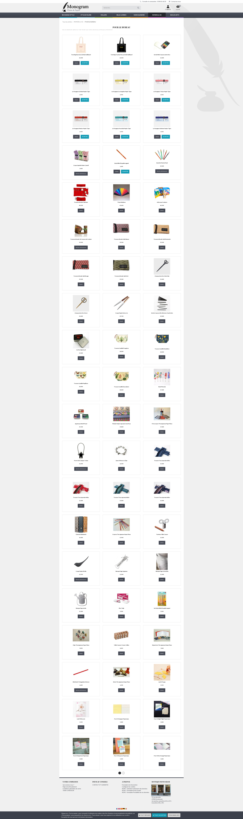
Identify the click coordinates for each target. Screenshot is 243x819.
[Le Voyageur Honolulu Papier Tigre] (121, 126)
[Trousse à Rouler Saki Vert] (121, 274)
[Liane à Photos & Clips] (121, 458)
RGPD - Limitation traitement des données (134, 788)
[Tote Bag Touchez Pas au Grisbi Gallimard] (121, 52)
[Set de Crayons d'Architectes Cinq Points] (162, 311)
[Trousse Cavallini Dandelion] (162, 347)
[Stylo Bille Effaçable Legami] (121, 161)
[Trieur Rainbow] (121, 200)
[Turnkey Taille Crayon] (162, 532)
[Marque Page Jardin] (81, 606)
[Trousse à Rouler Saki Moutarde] (162, 237)
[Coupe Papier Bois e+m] (121, 311)
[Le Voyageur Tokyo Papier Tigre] (162, 89)
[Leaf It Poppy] (162, 680)
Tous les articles (67, 22)
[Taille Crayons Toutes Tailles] (121, 643)
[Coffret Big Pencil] (81, 348)
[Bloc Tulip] (121, 606)
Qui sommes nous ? (68, 785)
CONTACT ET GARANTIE (100, 785)
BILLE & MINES (121, 15)
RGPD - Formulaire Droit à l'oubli (131, 790)
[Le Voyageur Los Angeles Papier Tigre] (121, 89)
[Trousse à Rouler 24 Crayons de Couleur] (81, 237)
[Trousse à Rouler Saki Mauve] (121, 237)
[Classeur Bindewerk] (81, 532)
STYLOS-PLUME (86, 15)
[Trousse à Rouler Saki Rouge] (81, 274)
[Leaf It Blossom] (81, 717)
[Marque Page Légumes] (121, 569)
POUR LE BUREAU (90, 22)
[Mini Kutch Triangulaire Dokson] (81, 680)
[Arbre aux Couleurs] (162, 200)
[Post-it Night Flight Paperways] (162, 717)
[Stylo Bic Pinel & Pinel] (162, 161)
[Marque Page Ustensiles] (162, 569)
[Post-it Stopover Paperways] (121, 754)
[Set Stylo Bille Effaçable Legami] (162, 606)
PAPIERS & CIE (157, 15)
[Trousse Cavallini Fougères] (121, 346)
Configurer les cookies (128, 787)
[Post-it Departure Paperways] (81, 754)
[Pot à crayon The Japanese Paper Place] (162, 422)
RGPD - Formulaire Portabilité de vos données (135, 792)
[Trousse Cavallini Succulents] (121, 385)
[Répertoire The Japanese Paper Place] (162, 643)
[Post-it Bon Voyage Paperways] (162, 754)
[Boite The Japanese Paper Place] (121, 680)
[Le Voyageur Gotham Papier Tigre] (81, 89)
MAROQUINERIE (139, 15)
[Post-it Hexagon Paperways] (121, 717)
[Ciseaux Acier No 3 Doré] (81, 311)
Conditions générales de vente (72, 788)
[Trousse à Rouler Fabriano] (81, 200)
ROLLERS (104, 15)
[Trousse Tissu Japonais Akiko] (162, 458)
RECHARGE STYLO (68, 15)
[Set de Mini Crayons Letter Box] (162, 52)
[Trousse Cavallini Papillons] (81, 381)
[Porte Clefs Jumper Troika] (81, 458)
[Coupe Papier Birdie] (81, 569)
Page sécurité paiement (70, 787)
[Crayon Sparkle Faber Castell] (81, 163)
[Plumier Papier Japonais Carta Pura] (121, 422)
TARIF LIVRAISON (68, 790)
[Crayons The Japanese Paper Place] (121, 532)
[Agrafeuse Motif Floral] (81, 422)
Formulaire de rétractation (129, 785)
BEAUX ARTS (174, 15)
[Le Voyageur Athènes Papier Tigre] (162, 126)
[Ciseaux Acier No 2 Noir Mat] (162, 274)
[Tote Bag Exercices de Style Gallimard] (81, 52)
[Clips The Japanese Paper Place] (81, 643)
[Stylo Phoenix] (162, 385)
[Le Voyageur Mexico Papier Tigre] (81, 126)
